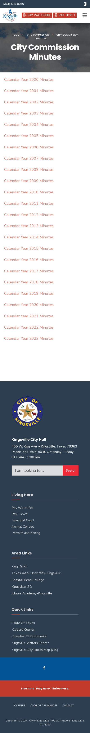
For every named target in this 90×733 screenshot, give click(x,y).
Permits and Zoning (26, 533)
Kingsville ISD (22, 586)
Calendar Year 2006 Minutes (29, 147)
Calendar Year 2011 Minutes (29, 203)
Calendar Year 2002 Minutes (29, 102)
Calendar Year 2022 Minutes (29, 327)
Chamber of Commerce (29, 636)
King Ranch (19, 566)
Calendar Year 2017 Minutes (29, 271)
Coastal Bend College (28, 580)
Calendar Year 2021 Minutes (29, 316)
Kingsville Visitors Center (30, 643)
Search (71, 470)
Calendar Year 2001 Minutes (29, 90)
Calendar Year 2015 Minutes (29, 248)
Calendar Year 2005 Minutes (29, 135)
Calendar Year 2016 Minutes (29, 259)
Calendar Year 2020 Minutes (29, 304)
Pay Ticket (20, 514)
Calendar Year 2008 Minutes (29, 169)
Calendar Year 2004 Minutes (29, 124)
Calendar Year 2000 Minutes (29, 79)
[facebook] (85, 4)
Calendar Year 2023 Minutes (29, 338)
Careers (19, 705)
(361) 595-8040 (13, 4)
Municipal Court (23, 520)
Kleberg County (23, 629)
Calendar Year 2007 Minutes (29, 158)
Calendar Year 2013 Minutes (29, 225)
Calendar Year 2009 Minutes (29, 180)
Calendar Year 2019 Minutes (29, 293)
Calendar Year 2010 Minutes (29, 192)
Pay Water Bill (22, 507)
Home (15, 34)
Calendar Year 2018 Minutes (29, 282)
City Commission (38, 34)
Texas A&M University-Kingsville (36, 573)
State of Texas (23, 623)
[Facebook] (44, 668)
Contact (68, 705)
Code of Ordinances (43, 705)
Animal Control (23, 526)
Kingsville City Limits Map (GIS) (35, 650)
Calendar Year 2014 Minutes (29, 237)
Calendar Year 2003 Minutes (29, 113)
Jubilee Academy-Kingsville (32, 593)
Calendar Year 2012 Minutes (29, 214)
